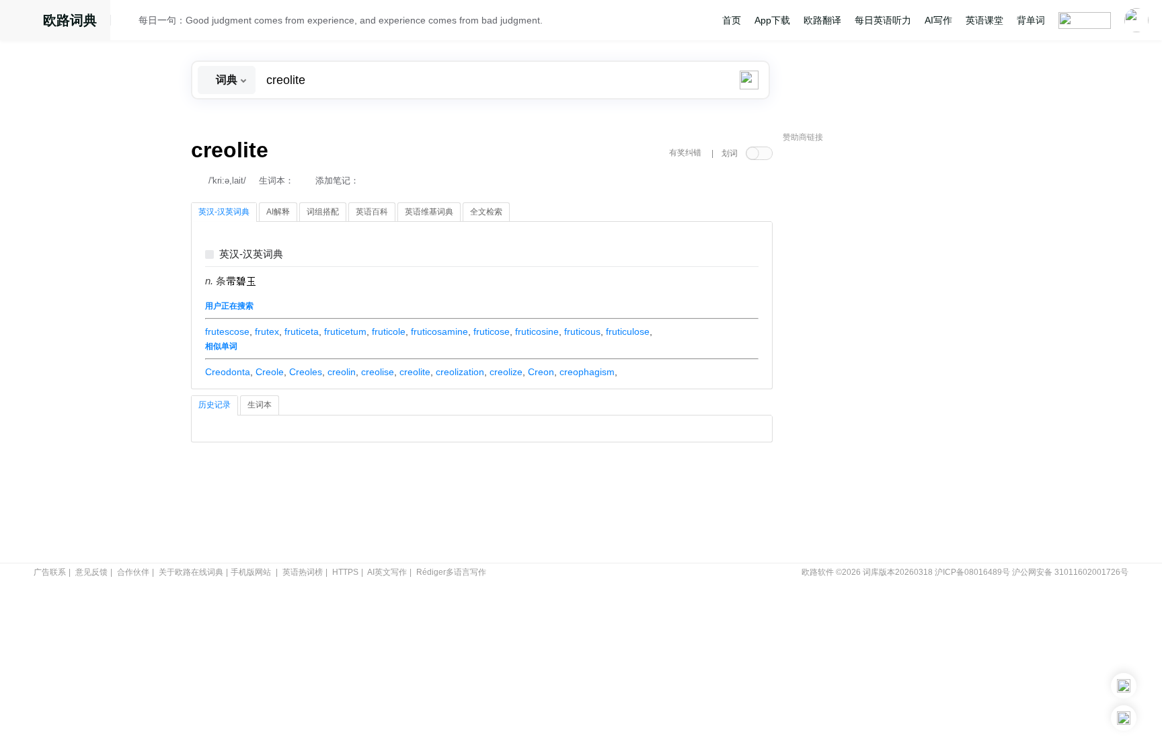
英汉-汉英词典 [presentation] (223, 211)
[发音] (128, 22)
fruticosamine (439, 331)
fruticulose (628, 331)
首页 (731, 20)
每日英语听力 (883, 20)
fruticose (491, 331)
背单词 (1031, 20)
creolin (341, 371)
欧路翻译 (822, 20)
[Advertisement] (883, 353)
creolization (460, 371)
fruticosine (537, 331)
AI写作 (938, 20)
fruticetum (345, 331)
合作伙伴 (133, 572)
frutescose (227, 331)
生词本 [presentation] (259, 404)
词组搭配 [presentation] (323, 211)
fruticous (582, 331)
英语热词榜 (302, 572)
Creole (270, 371)
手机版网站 (251, 572)
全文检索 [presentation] (486, 211)
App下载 (772, 20)
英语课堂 (984, 20)
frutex (267, 331)
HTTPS (345, 572)
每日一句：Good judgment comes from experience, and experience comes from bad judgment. (341, 20)
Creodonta (227, 371)
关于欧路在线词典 (191, 572)
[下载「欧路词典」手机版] (1123, 686)
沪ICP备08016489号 (972, 572)
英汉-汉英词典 (251, 254)
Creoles (305, 371)
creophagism (587, 371)
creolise (377, 371)
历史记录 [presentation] (214, 404)
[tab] (224, 212)
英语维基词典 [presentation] (429, 211)
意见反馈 (91, 572)
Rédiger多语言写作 (451, 572)
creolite (414, 371)
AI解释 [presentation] (278, 211)
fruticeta (301, 331)
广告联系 (50, 572)
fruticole (388, 331)
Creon (541, 371)
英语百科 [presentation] (372, 211)
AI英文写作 (387, 572)
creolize (506, 371)
